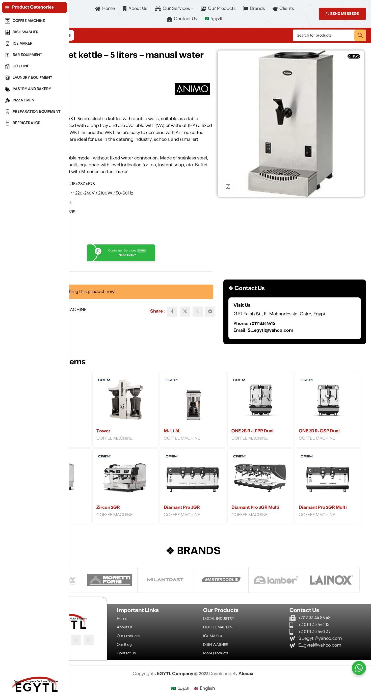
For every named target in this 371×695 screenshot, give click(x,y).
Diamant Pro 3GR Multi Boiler (255, 510)
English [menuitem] (207, 688)
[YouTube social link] (76, 640)
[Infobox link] (294, 318)
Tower (103, 431)
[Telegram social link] (210, 312)
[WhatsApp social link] (198, 312)
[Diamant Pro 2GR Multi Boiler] (328, 478)
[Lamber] (276, 580)
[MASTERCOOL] (220, 580)
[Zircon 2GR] (125, 478)
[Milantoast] (165, 580)
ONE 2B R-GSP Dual (319, 431)
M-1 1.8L (172, 431)
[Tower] (125, 401)
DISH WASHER (215, 645)
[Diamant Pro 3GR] (193, 478)
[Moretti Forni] (110, 580)
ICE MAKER (212, 636)
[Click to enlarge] (227, 186)
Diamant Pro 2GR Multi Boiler (323, 510)
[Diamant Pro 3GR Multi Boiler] (260, 478)
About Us (124, 627)
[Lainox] (331, 580)
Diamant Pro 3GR (182, 507)
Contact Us (126, 653)
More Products (215, 653)
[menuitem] (213, 19)
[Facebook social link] (172, 312)
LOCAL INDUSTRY (218, 619)
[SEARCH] (360, 35)
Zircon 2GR (108, 507)
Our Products (128, 636)
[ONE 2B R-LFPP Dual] (260, 401)
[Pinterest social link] (89, 640)
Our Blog (124, 645)
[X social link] (185, 312)
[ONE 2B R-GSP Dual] (328, 401)
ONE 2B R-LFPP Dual (252, 431)
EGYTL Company (175, 673)
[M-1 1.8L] (193, 401)
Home (122, 619)
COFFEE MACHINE (114, 438)
